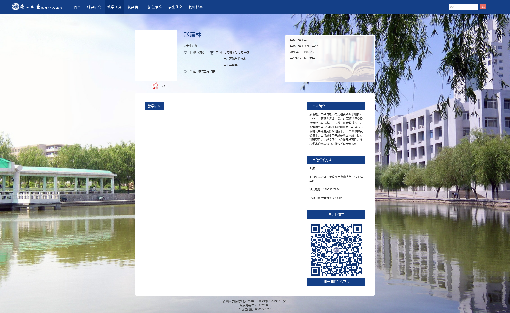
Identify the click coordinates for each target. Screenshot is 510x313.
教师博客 (196, 7)
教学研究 (114, 7)
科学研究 (94, 7)
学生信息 (175, 7)
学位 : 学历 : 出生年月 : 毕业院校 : (304, 49)
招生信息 (155, 7)
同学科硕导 (336, 214)
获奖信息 (135, 7)
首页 (77, 7)
